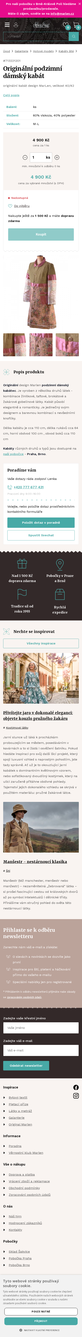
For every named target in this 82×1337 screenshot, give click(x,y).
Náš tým (15, 1216)
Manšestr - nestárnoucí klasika (35, 861)
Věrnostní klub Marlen (26, 1153)
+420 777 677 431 (29, 487)
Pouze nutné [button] (41, 1311)
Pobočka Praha (20, 1258)
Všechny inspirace (41, 643)
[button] (41, 1330)
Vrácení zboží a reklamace (29, 1181)
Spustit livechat (41, 535)
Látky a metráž (20, 1111)
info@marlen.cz (62, 13)
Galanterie (21, 51)
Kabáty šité (66, 51)
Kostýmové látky (17, 727)
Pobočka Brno (19, 1265)
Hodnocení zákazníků (25, 1223)
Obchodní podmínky (24, 1188)
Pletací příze (18, 1104)
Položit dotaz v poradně (41, 522)
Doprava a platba (22, 1174)
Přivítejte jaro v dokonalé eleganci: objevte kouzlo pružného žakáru (38, 715)
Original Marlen (20, 1124)
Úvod (6, 51)
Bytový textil (18, 1097)
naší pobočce (13, 454)
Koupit (41, 234)
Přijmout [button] (40, 1321)
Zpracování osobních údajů (30, 1195)
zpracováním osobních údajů (24, 997)
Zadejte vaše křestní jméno (24, 1018)
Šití (8, 870)
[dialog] (41, 1306)
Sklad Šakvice (19, 1251)
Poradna (15, 1146)
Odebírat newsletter (26, 1065)
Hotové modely (43, 51)
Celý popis (11, 95)
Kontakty (15, 1230)
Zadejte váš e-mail (17, 1041)
